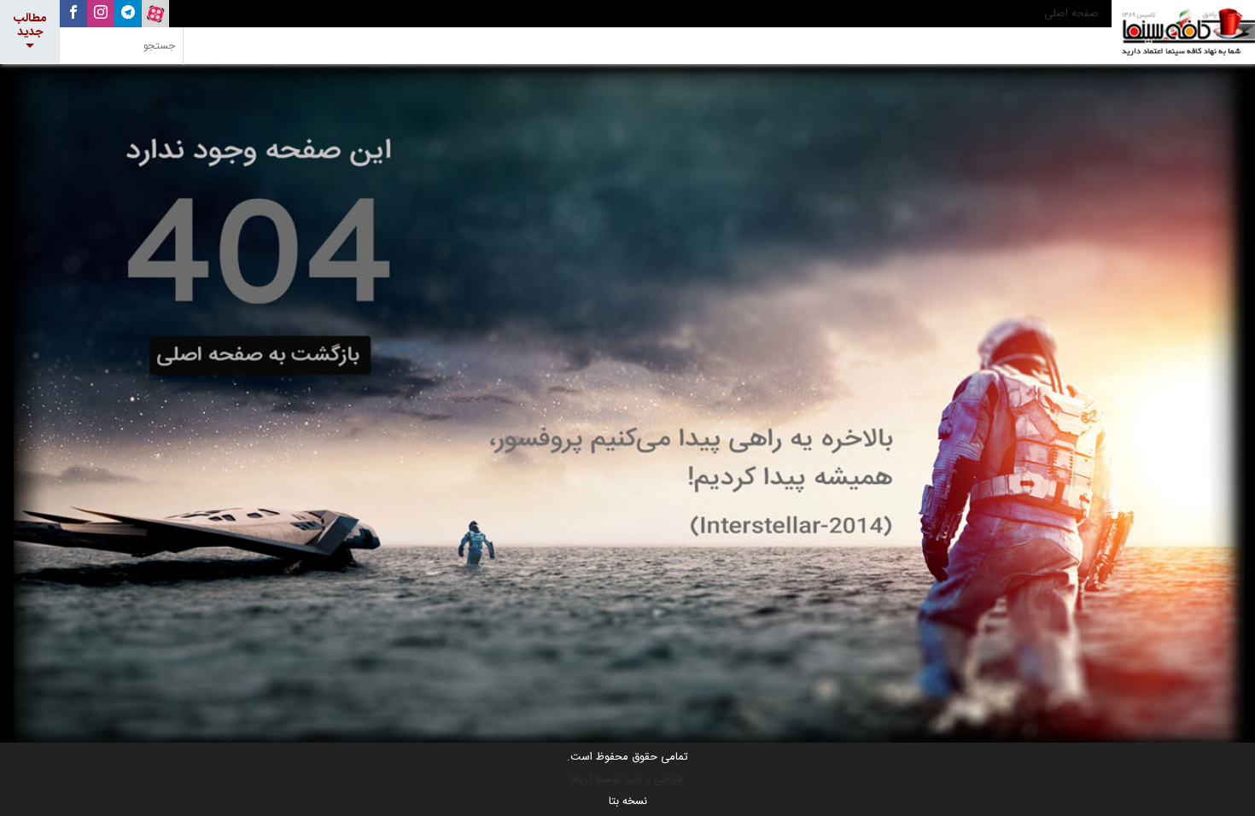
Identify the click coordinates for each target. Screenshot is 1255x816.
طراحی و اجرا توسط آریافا (627, 779)
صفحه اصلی (1071, 13)
